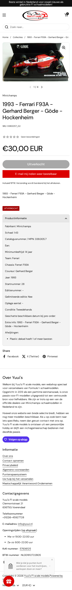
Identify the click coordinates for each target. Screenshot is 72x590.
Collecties (18, 37)
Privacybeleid (10, 465)
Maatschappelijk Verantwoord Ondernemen (27, 483)
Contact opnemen (13, 460)
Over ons (8, 456)
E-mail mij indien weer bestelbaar (36, 174)
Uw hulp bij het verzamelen (18, 479)
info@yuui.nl (25, 524)
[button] (41, 87)
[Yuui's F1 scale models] (35, 15)
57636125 (25, 548)
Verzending (21, 183)
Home (5, 37)
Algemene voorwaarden (16, 469)
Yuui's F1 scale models (36, 575)
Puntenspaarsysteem (15, 474)
